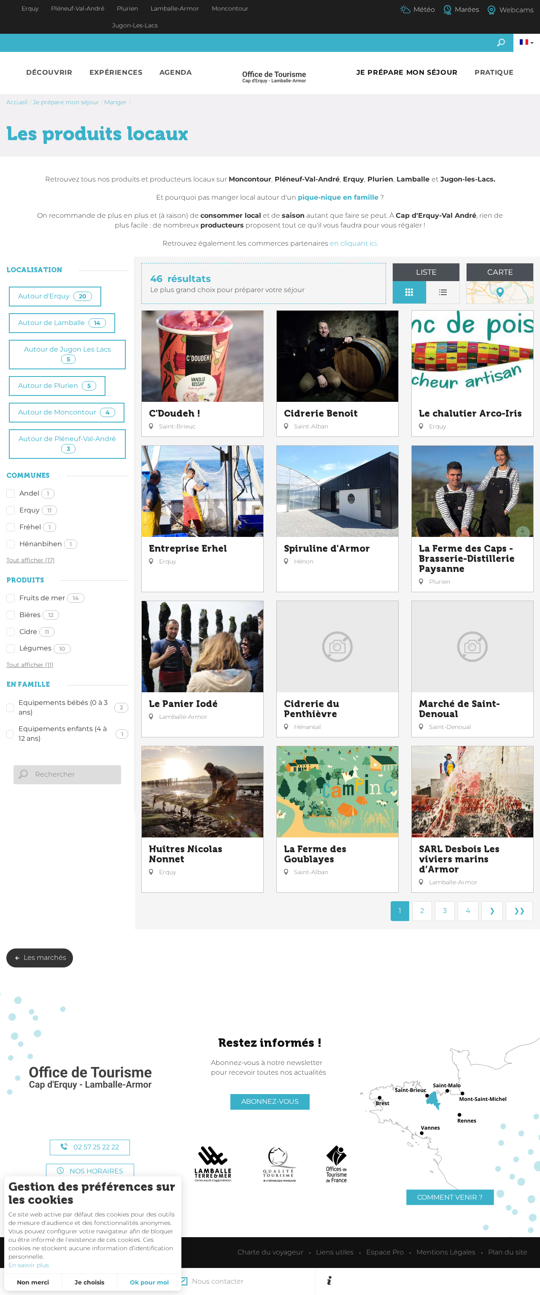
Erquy (35, 510)
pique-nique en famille (338, 197)
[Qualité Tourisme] (279, 1164)
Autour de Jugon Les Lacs (67, 354)
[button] (49, 73)
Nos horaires (95, 1171)
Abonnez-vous (270, 1101)
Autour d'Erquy (52, 296)
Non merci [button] (33, 1282)
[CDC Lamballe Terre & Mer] (213, 1164)
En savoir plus (28, 1265)
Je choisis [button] (89, 1282)
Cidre (34, 632)
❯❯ (519, 911)
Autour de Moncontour (64, 412)
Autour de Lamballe (59, 323)
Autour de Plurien (54, 386)
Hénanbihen (45, 544)
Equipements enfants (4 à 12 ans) (71, 733)
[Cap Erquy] (90, 1078)
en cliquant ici (353, 243)
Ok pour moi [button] (149, 1282)
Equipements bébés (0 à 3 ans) (71, 707)
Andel (34, 493)
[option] (433, 1281)
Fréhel (35, 527)
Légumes (42, 648)
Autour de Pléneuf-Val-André (67, 443)
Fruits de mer (49, 598)
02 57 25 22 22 (95, 1147)
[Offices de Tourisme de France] (336, 1164)
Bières (36, 615)
